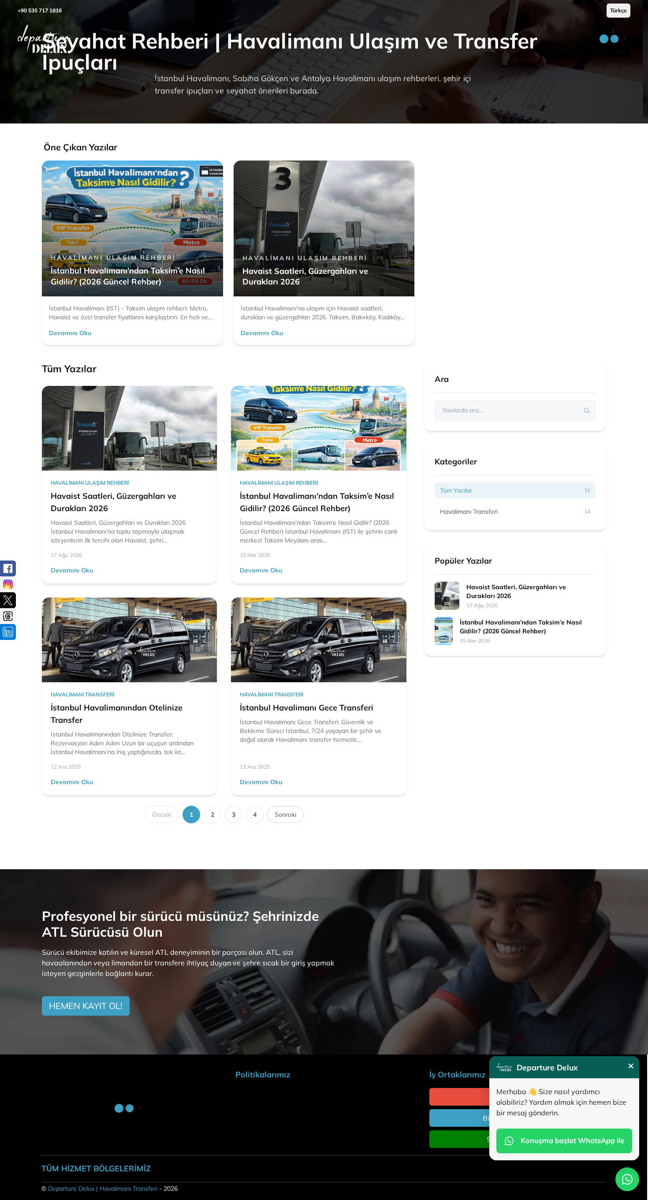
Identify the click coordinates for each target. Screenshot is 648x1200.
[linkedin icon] (8, 632)
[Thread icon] (8, 616)
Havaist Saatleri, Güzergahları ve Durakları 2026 (516, 591)
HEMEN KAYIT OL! (86, 1005)
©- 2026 (109, 1189)
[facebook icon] (8, 568)
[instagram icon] (8, 584)
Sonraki (285, 815)
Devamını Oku (70, 333)
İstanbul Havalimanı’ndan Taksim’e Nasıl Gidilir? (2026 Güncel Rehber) (521, 626)
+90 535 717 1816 (40, 10)
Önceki (161, 815)
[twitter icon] (8, 600)
